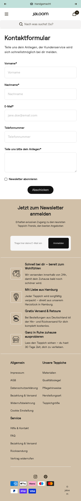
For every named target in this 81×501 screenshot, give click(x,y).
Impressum (17, 372)
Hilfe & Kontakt (19, 428)
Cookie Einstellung (21, 410)
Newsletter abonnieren (23, 179)
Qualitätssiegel (51, 380)
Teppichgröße (51, 403)
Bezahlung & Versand (23, 395)
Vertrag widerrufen (22, 458)
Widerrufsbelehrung (22, 403)
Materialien (49, 372)
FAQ (13, 435)
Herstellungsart (51, 395)
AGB (13, 380)
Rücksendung (19, 450)
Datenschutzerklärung (24, 388)
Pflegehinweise (51, 388)
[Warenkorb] (74, 14)
